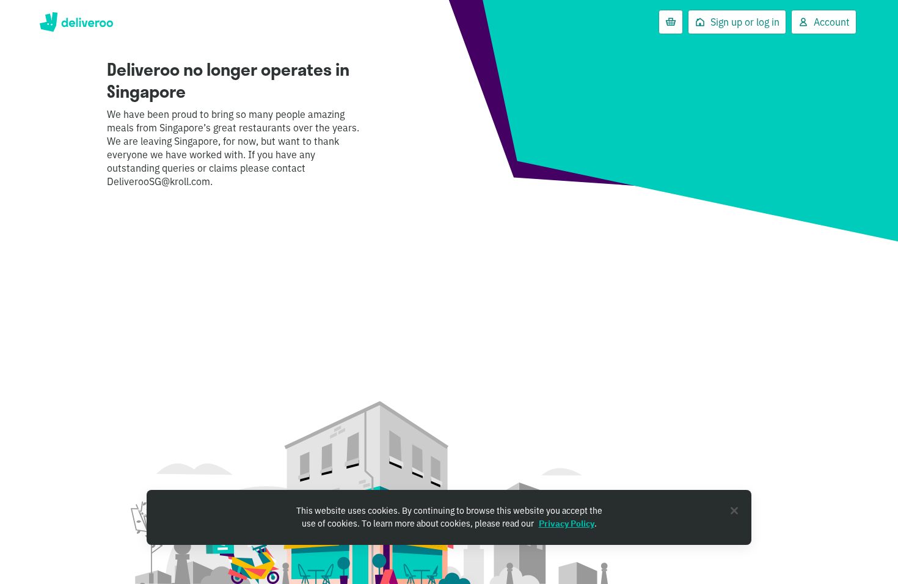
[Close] (734, 510)
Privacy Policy (566, 523)
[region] (449, 517)
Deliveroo (76, 22)
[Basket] (671, 22)
